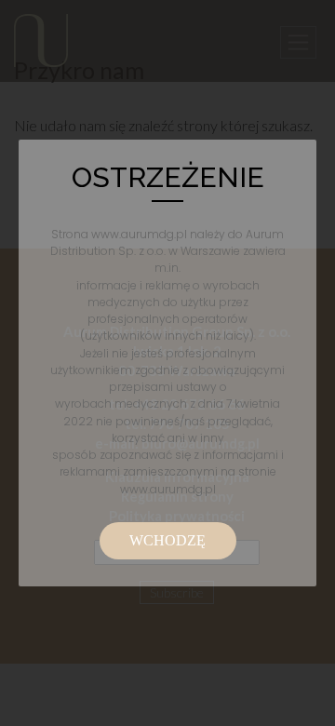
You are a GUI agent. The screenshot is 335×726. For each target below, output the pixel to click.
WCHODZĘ (167, 540)
